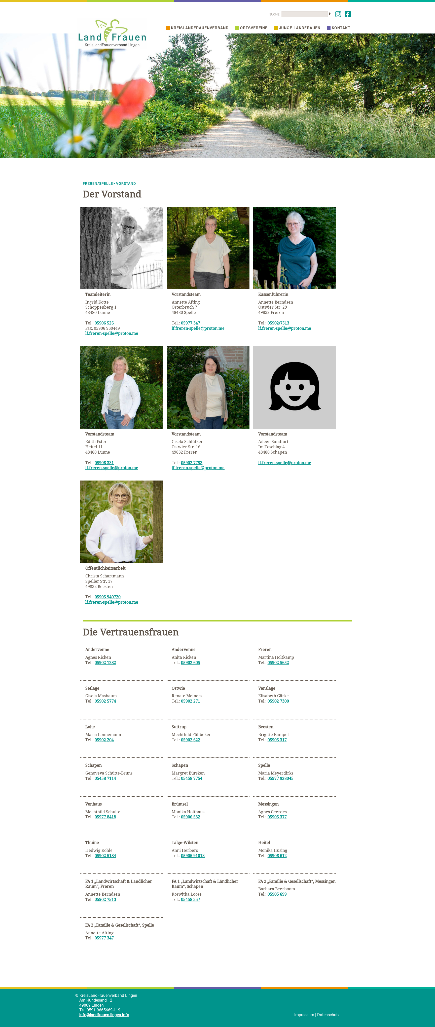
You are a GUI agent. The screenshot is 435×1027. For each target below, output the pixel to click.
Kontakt (341, 27)
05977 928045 (281, 778)
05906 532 (190, 817)
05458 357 (190, 899)
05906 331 (104, 462)
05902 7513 (105, 899)
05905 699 (277, 894)
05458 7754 (191, 778)
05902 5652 (278, 662)
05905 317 (277, 740)
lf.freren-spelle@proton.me (111, 333)
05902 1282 (105, 662)
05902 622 (190, 740)
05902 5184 (105, 855)
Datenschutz (328, 1014)
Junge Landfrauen (299, 27)
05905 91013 (193, 855)
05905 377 (277, 817)
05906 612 (277, 855)
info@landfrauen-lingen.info (104, 1014)
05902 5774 (105, 701)
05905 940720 (108, 597)
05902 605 (190, 662)
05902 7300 (278, 701)
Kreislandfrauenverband (200, 27)
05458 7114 (105, 778)
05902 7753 (191, 462)
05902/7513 (278, 323)
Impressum (304, 1014)
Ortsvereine (254, 27)
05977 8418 (105, 817)
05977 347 (190, 323)
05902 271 (190, 701)
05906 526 (104, 323)
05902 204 (104, 740)
